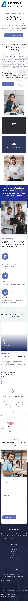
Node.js (14, 553)
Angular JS (14, 559)
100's (12, 423)
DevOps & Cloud (14, 562)
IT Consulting (14, 549)
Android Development (14, 557)
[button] (8, 84)
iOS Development (14, 564)
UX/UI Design (7, 345)
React (14, 555)
